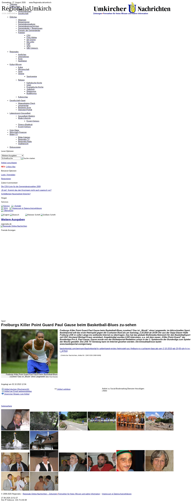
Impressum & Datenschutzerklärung (27, 208)
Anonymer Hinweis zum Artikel (16, 394)
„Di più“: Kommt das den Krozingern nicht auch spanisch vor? (26, 190)
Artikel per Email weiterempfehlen (18, 391)
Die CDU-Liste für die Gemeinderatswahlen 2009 (21, 186)
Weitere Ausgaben (13, 219)
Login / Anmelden (8, 175)
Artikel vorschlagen (9, 163)
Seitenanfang (6, 406)
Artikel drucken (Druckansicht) (16, 389)
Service (6, 206)
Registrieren (6, 179)
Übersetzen (8, 210)
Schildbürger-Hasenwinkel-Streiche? (16, 194)
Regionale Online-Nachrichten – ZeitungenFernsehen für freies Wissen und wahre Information (61, 494)
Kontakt (17, 206)
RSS (5, 208)
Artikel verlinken (64, 389)
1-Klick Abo (10, 167)
